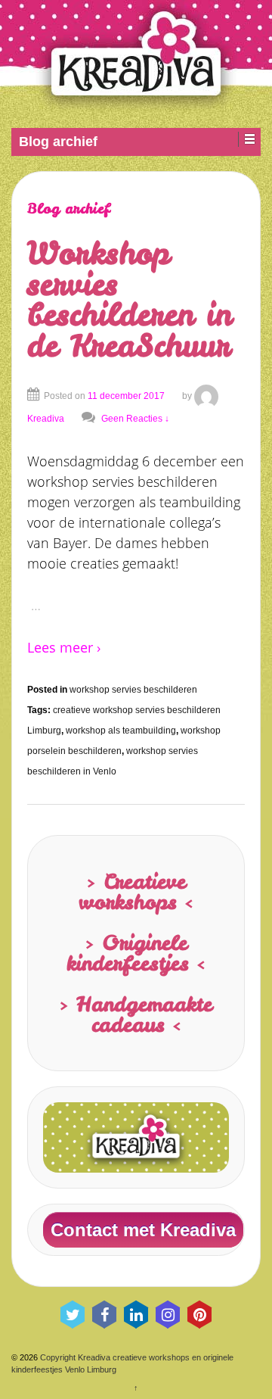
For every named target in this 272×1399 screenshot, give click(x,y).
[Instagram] (168, 1314)
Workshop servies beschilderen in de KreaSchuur (129, 299)
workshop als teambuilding (121, 730)
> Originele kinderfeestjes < (136, 953)
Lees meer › (63, 647)
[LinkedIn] (136, 1314)
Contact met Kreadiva (143, 1230)
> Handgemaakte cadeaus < (136, 1014)
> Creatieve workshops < (136, 891)
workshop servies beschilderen (133, 689)
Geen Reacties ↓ (135, 418)
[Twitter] (72, 1314)
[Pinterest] (199, 1314)
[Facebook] (104, 1314)
